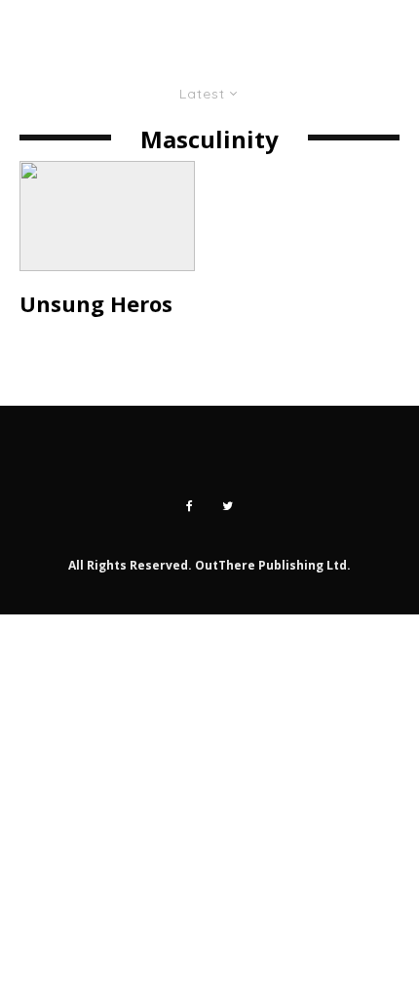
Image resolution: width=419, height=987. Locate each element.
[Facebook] (189, 506)
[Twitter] (228, 506)
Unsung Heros (95, 303)
